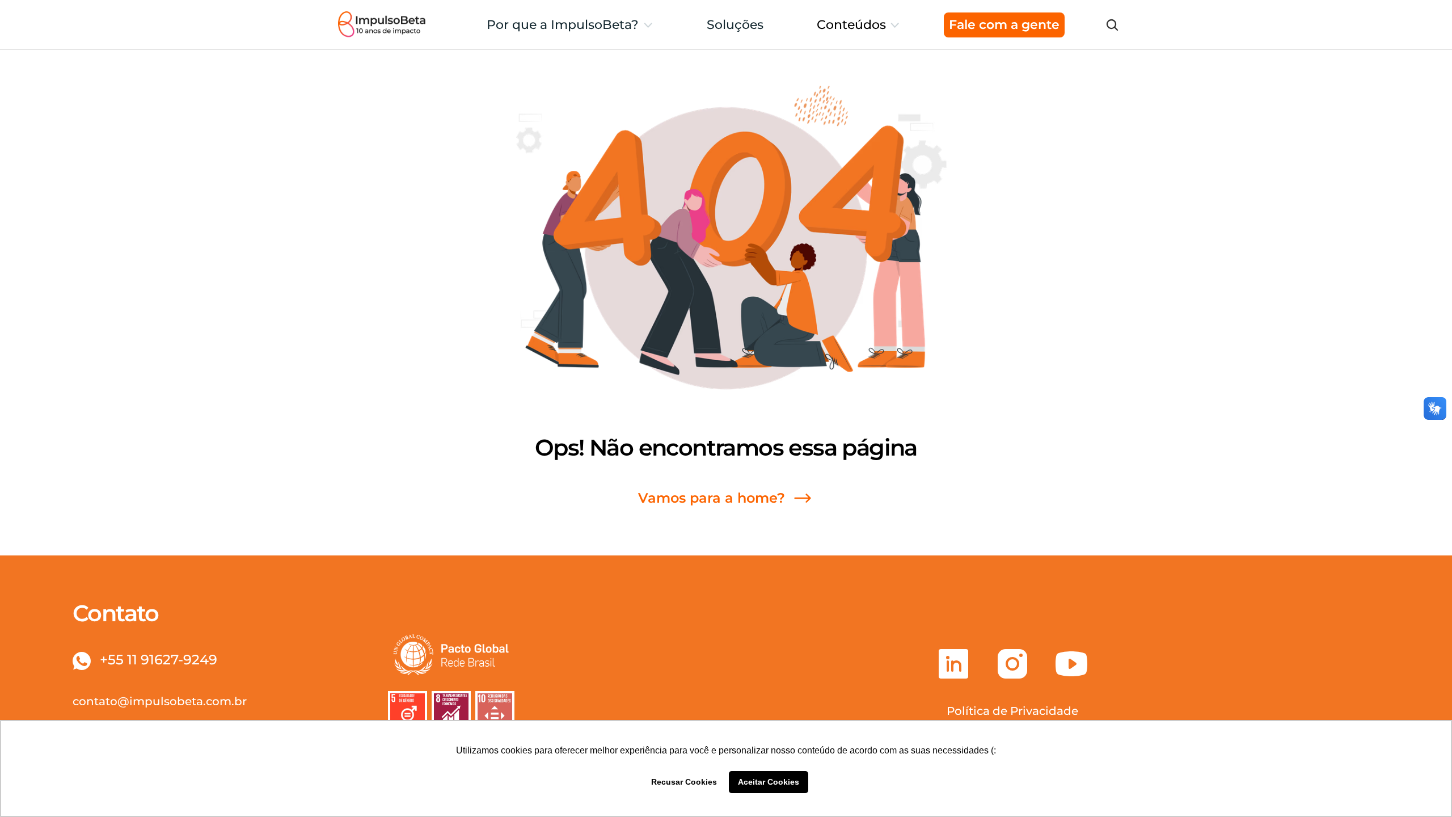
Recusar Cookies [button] (684, 781)
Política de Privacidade (1012, 711)
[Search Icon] (1112, 25)
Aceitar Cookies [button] (768, 781)
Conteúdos (851, 24)
